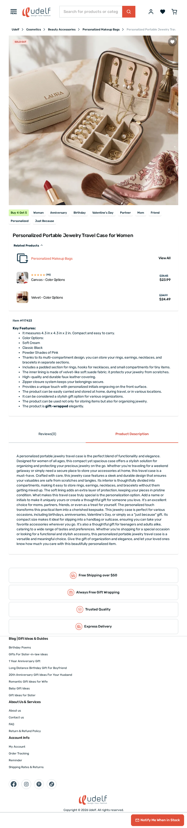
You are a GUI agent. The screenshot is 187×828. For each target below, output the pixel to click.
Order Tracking (19, 753)
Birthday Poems (20, 647)
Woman (38, 212)
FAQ (11, 724)
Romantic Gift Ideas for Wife (28, 681)
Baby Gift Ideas (19, 688)
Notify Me (160, 820)
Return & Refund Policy (25, 731)
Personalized (19, 221)
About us (15, 710)
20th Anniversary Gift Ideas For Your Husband (40, 674)
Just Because (44, 221)
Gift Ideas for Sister (22, 695)
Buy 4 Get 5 (19, 212)
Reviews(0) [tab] (47, 434)
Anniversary (58, 212)
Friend (155, 212)
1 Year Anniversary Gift (24, 661)
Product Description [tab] (132, 434)
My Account (17, 746)
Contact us (16, 717)
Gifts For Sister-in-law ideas (28, 654)
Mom (140, 212)
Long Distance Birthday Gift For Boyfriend (38, 668)
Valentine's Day (102, 212)
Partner (125, 212)
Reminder (15, 760)
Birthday (80, 212)
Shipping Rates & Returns (26, 767)
